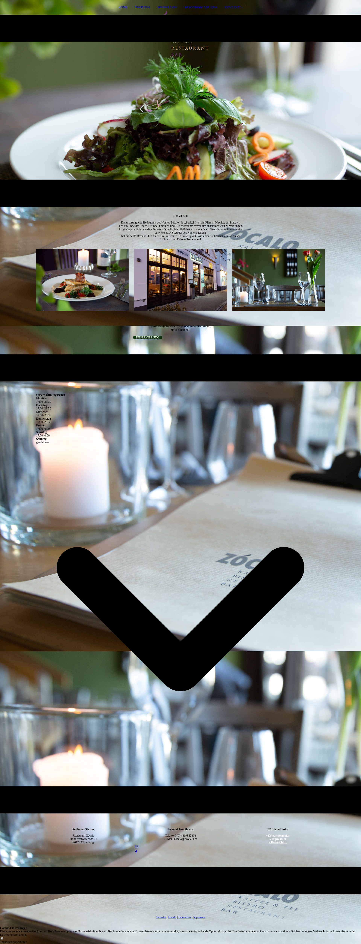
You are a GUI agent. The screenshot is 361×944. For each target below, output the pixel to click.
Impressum (199, 917)
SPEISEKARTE (167, 7)
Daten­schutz (184, 917)
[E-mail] (136, 846)
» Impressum (277, 839)
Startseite (161, 917)
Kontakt (172, 917)
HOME (122, 7)
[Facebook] (136, 851)
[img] (180, 103)
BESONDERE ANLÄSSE (201, 7)
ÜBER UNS (142, 7)
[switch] (2, 938)
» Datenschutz (278, 842)
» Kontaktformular (277, 835)
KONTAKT (232, 7)
